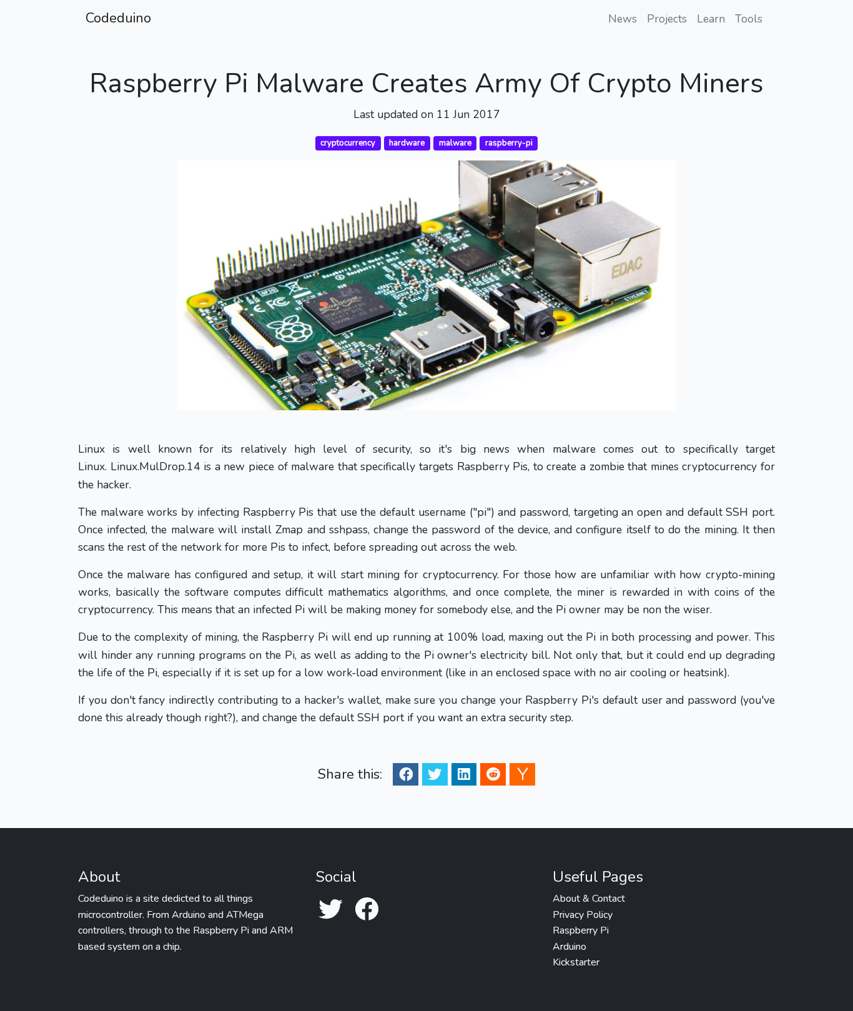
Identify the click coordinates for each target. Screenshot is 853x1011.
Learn (711, 18)
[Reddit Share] (493, 774)
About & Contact (589, 898)
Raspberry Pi (581, 930)
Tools (748, 18)
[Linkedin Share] (464, 774)
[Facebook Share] (406, 774)
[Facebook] (367, 910)
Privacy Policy (583, 915)
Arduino (569, 947)
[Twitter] (330, 910)
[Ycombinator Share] (522, 774)
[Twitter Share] (434, 774)
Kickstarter (576, 962)
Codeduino (118, 18)
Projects (667, 18)
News (622, 18)
